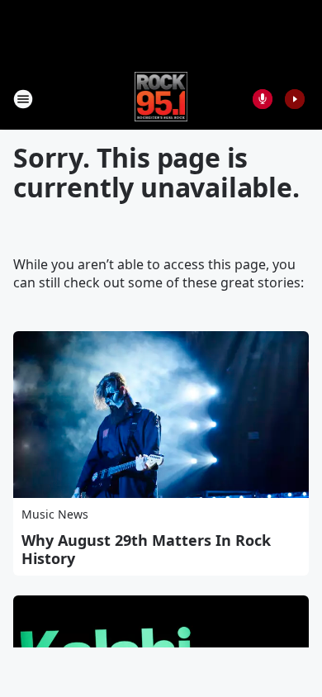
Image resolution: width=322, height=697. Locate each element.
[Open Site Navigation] (23, 99)
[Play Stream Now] (295, 99)
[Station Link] (161, 99)
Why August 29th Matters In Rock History (146, 549)
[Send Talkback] (262, 99)
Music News (54, 514)
